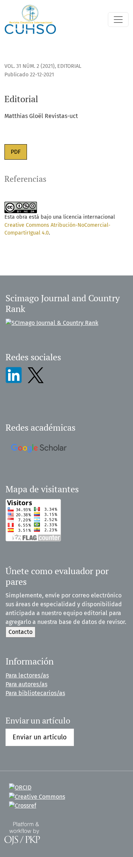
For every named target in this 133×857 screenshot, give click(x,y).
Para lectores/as (27, 675)
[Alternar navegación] (118, 19)
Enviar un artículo (40, 737)
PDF (16, 151)
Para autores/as (26, 684)
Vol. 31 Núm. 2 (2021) (29, 66)
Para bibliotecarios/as (35, 693)
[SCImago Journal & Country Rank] (52, 322)
